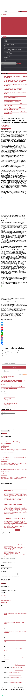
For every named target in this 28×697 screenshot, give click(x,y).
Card (5, 58)
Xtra (8, 26)
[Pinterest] (14, 328)
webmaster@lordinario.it (16, 682)
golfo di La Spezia (8, 398)
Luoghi (8, 22)
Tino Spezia (7, 405)
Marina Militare (7, 402)
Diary (5, 48)
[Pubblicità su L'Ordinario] (7, 376)
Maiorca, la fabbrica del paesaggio (13, 504)
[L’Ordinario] (4, 14)
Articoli (5, 20)
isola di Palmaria (8, 400)
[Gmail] (14, 336)
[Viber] (14, 338)
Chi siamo (9, 30)
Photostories (10, 50)
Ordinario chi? (7, 29)
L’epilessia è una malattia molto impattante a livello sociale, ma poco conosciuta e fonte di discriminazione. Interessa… (13, 451)
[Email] (14, 326)
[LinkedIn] (14, 331)
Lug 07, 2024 (4, 475)
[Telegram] (14, 341)
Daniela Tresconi (5, 125)
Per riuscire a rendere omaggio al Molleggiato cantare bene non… (12, 100)
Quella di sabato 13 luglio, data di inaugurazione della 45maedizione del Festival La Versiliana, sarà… (13, 478)
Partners (9, 32)
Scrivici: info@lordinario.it (10, 7)
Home (5, 17)
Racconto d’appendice (9, 27)
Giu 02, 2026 (4, 461)
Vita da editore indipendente (14, 49)
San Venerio (7, 404)
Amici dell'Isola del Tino (9, 397)
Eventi (8, 25)
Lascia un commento (6, 128)
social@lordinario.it (11, 680)
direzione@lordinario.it (14, 672)
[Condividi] (14, 343)
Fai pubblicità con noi (6, 600)
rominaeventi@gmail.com (15, 677)
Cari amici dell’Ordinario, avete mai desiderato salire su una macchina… (13, 88)
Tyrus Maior (7, 407)
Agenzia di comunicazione (14, 31)
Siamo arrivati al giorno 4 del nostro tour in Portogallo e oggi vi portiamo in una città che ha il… (14, 464)
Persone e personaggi (12, 24)
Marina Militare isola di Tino (10, 403)
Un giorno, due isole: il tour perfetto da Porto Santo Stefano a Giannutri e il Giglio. (14, 548)
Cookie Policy (4, 597)
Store (5, 60)
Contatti (6, 34)
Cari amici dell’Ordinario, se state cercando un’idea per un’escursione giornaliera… (15, 81)
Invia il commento (5, 430)
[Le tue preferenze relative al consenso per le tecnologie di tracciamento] (2, 695)
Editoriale (6, 19)
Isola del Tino (7, 399)
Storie (8, 21)
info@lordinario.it (5, 580)
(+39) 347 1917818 (20, 665)
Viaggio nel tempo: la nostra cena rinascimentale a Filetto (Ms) (12, 553)
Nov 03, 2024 (4, 447)
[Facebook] (14, 321)
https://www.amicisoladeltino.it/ (8, 317)
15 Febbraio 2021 (5, 126)
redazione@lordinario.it (15, 675)
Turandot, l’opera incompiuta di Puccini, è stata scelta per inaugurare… (14, 108)
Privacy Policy (4, 595)
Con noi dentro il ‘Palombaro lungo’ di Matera (15, 518)
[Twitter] (14, 323)
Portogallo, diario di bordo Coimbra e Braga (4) (13, 457)
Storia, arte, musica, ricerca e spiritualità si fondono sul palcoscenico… (15, 96)
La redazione (4, 602)
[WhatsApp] (14, 333)
